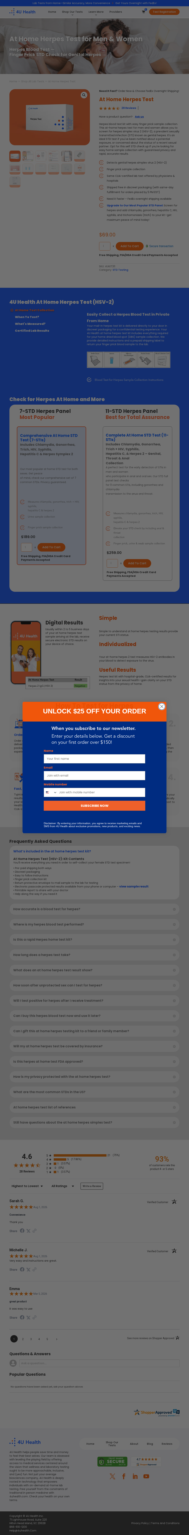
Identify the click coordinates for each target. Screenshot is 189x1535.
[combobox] (50, 792)
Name (48, 751)
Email (48, 767)
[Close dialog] (162, 706)
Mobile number (55, 784)
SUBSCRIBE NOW (95, 805)
